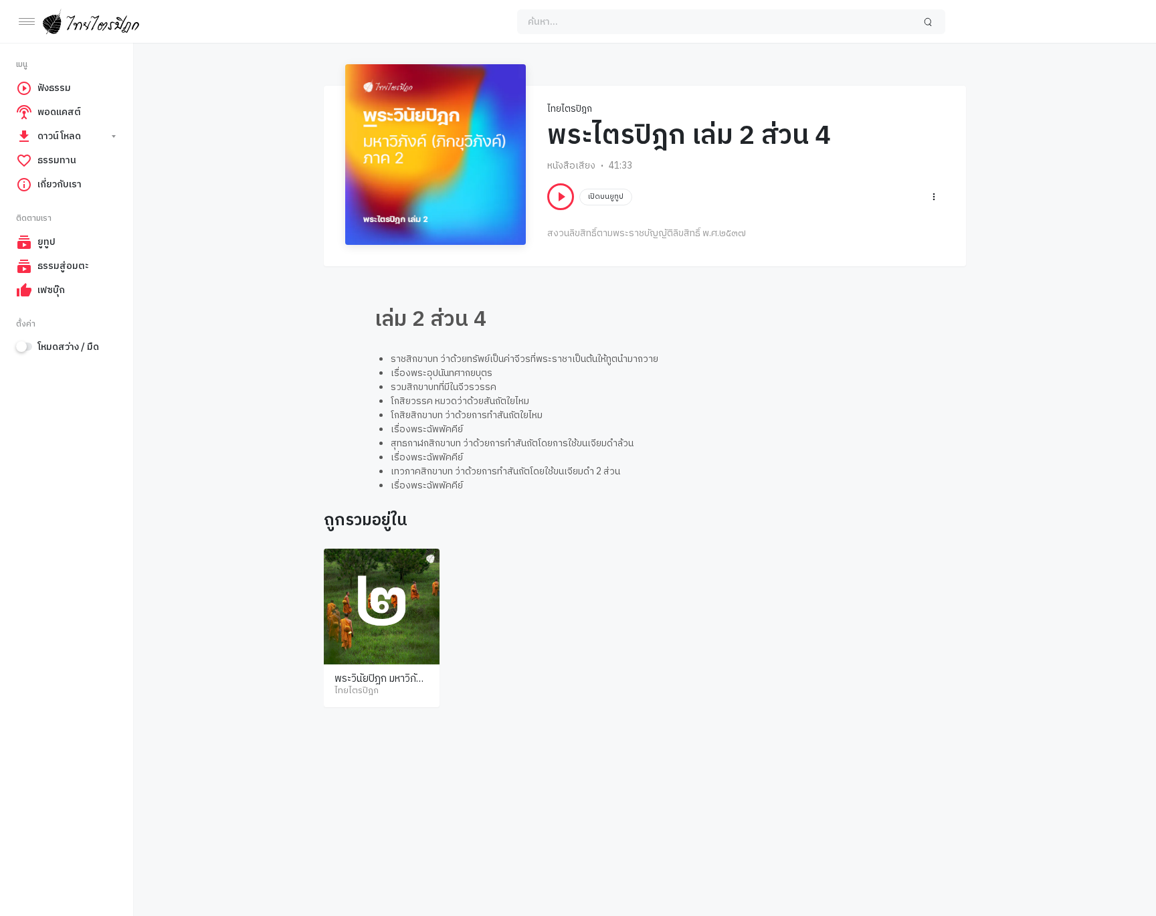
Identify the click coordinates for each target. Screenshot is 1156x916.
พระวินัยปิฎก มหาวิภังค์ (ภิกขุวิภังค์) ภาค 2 (380, 685)
